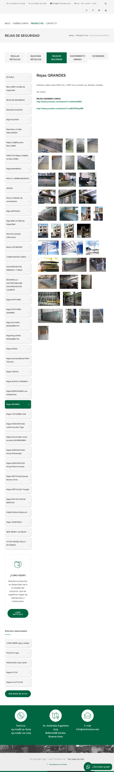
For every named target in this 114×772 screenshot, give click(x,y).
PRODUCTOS (37, 23)
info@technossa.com (61, 3)
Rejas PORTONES (13, 300)
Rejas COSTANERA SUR (16, 414)
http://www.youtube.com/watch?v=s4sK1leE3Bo (59, 101)
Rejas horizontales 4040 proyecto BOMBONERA (16, 438)
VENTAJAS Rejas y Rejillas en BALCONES (17, 157)
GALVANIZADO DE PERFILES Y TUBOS (14, 268)
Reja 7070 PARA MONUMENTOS (13, 324)
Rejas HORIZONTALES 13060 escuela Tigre (15, 425)
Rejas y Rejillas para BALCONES (14, 144)
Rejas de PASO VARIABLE (17, 381)
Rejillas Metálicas (15, 58)
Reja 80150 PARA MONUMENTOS (13, 337)
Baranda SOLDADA (14, 110)
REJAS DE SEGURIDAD (15, 100)
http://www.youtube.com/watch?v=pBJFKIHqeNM (60, 108)
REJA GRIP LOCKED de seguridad (15, 88)
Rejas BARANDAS (13, 169)
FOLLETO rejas (12, 653)
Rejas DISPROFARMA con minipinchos (16, 393)
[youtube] (106, 10)
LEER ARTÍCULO (18, 613)
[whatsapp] (86, 10)
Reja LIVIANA (11, 349)
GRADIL (9, 188)
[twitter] (99, 10)
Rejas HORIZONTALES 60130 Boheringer (15, 451)
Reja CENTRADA (13, 211)
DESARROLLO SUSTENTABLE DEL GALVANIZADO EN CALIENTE (14, 285)
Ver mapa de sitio (76, 759)
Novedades (98, 56)
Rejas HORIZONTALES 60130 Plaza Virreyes (15, 465)
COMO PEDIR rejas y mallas (17, 643)
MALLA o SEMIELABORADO (17, 178)
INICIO (7, 23)
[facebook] (93, 10)
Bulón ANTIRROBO (14, 247)
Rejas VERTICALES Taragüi (17, 489)
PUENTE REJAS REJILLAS (16, 512)
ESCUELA (10, 77)
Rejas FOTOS (12, 672)
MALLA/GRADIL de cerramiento (14, 199)
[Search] (105, 3)
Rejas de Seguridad (56, 58)
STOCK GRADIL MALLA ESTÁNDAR (16, 543)
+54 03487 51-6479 (16, 3)
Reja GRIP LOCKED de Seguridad (15, 222)
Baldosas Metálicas (35, 58)
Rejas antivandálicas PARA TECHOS (17, 360)
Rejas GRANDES (13, 404)
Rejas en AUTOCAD (14, 682)
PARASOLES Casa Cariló (16, 663)
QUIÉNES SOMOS (21, 23)
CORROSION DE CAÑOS (16, 257)
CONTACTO (51, 23)
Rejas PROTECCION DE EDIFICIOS (15, 501)
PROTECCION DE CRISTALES (13, 235)
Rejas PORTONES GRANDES (13, 311)
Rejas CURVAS (12, 372)
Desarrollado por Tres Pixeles (58, 764)
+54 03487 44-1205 (38, 3)
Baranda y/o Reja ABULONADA (14, 131)
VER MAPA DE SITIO (17, 694)
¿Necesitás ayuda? (101, 767)
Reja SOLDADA (12, 120)
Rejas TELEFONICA (14, 522)
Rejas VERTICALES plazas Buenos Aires (17, 478)
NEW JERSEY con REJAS (16, 532)
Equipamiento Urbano (77, 58)
